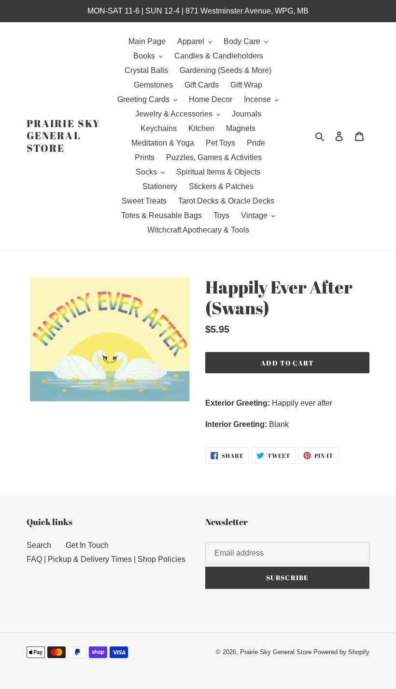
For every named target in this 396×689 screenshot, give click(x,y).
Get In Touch (87, 545)
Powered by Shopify (341, 652)
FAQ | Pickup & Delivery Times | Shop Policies (106, 559)
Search (39, 545)
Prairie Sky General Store (63, 135)
